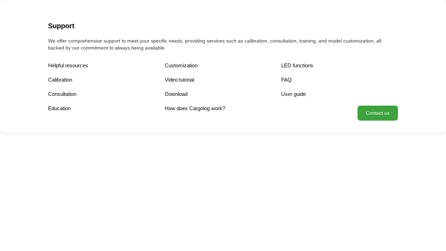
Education (59, 108)
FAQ (286, 80)
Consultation (62, 94)
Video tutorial (179, 80)
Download (176, 94)
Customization (181, 65)
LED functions (297, 65)
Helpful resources (68, 65)
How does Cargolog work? (195, 108)
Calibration (60, 80)
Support (61, 26)
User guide (293, 94)
